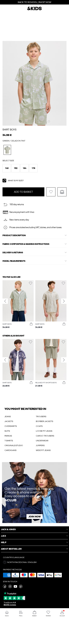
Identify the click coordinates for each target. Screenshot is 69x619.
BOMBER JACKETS (44, 421)
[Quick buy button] (31, 324)
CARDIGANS (10, 450)
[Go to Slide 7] (49, 121)
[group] (18, 304)
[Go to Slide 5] (39, 121)
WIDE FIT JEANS (43, 450)
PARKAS (8, 436)
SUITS (7, 431)
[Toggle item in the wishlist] (50, 191)
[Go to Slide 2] (25, 121)
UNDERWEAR (42, 440)
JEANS (8, 416)
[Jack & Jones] (34, 10)
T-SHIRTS (9, 440)
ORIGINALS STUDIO (14, 445)
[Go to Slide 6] (44, 121)
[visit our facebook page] (4, 587)
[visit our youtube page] (15, 587)
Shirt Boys (9, 129)
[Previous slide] (5, 301)
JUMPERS (40, 445)
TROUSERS (41, 416)
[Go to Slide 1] (20, 121)
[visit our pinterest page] (20, 587)
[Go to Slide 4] (34, 121)
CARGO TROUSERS (45, 436)
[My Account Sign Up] (34, 492)
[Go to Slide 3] (30, 121)
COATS (39, 426)
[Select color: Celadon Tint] (7, 150)
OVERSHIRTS (11, 426)
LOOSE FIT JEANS (44, 431)
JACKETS (9, 421)
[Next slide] (63, 301)
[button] (7, 168)
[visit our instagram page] (10, 587)
